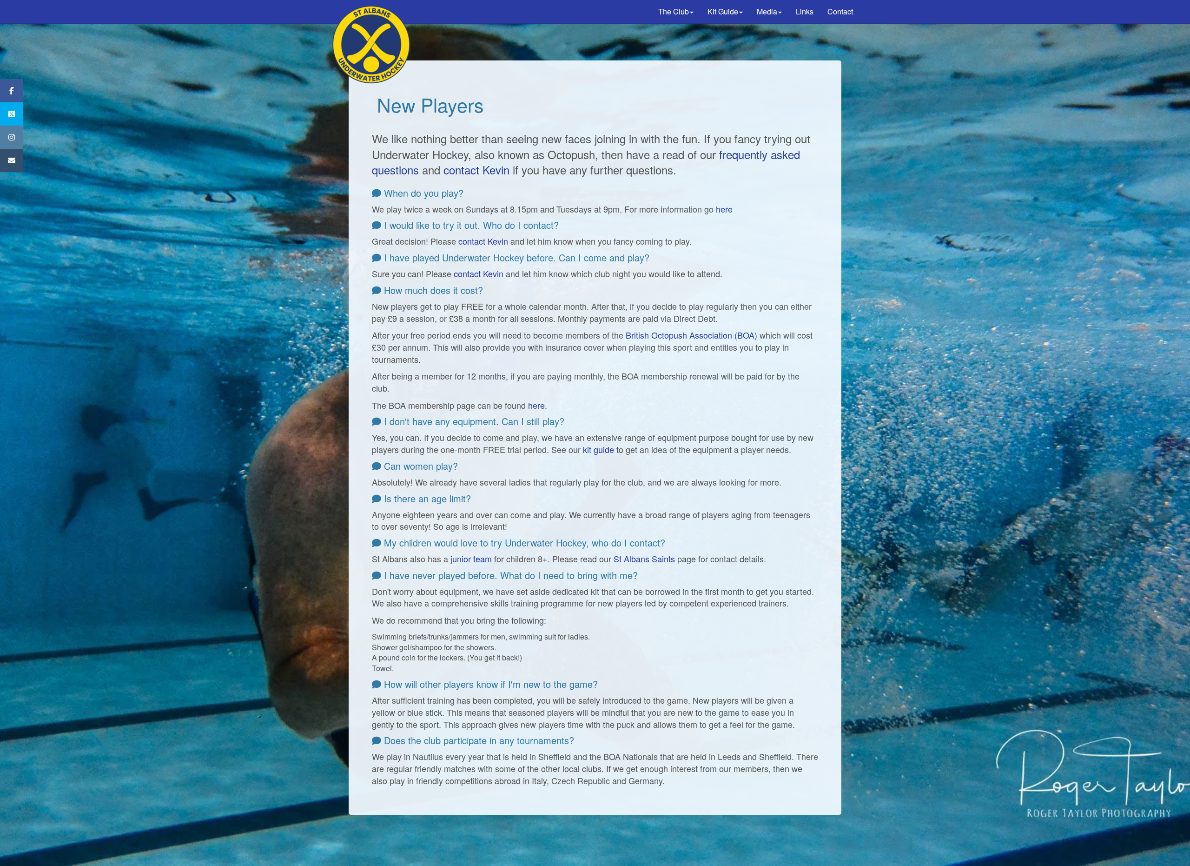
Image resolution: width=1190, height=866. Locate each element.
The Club (673, 11)
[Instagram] (11, 137)
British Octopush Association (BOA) (691, 335)
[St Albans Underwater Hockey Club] (372, 11)
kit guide (598, 449)
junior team (471, 559)
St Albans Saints (644, 559)
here (724, 209)
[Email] (11, 160)
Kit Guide (722, 11)
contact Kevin (476, 169)
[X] (11, 114)
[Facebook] (11, 90)
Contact (840, 11)
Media (767, 11)
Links (804, 11)
